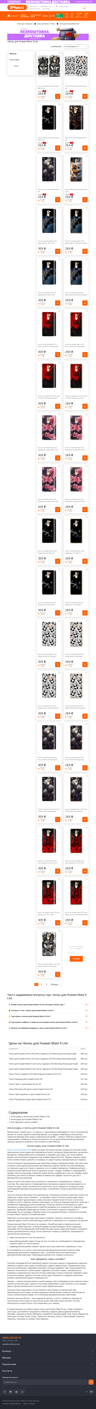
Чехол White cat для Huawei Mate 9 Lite (76, 190)
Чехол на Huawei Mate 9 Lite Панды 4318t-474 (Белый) (74, 655)
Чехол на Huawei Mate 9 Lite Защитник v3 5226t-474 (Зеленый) (74, 552)
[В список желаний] (59, 53)
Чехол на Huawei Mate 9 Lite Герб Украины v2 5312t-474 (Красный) (74, 862)
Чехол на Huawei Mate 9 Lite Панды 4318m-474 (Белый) (47, 655)
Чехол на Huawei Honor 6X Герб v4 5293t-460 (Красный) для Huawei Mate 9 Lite (76, 397)
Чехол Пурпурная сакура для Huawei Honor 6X (30, 1099)
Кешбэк (52, 16)
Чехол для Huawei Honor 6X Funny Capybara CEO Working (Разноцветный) (42, 1053)
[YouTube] (10, 1392)
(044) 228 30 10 (34, 6)
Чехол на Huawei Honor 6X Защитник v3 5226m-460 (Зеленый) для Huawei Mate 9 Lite (48, 604)
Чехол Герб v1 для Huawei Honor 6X (25, 1084)
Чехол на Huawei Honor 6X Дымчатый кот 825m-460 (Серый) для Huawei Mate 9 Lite (48, 294)
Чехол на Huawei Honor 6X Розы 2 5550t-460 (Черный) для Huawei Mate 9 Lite (76, 810)
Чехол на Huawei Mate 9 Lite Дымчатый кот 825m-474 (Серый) (47, 242)
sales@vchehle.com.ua (10, 1344)
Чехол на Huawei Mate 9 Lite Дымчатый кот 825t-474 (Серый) (76, 242)
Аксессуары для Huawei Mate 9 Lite (26, 1119)
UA (85, 6)
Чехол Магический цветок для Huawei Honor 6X (31, 1089)
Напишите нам (63, 6)
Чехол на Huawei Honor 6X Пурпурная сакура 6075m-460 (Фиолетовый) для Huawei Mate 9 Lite (48, 500)
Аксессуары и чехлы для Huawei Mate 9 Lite (30, 1116)
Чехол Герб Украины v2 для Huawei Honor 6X (29, 1094)
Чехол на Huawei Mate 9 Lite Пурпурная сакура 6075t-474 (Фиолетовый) (75, 449)
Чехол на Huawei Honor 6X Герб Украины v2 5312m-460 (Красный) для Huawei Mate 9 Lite (49, 914)
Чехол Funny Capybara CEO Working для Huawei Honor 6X (35, 1074)
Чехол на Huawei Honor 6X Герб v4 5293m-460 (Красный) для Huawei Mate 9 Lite (49, 397)
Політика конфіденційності (11, 1404)
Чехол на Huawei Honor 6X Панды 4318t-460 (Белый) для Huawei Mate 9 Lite (75, 707)
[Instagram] (16, 1392)
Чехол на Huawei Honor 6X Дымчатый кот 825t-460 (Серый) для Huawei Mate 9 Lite (76, 294)
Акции (44, 16)
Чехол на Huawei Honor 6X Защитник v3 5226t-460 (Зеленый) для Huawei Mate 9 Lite (75, 604)
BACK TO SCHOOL (59, 16)
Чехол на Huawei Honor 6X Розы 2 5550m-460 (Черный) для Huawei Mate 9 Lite (49, 810)
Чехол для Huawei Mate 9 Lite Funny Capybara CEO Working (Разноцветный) (43, 1063)
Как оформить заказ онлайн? (24, 1122)
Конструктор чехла (36, 16)
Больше (76, 959)
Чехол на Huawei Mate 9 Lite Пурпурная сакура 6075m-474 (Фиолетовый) (48, 449)
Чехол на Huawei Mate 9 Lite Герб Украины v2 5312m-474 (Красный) (47, 862)
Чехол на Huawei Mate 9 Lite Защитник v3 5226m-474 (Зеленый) (47, 552)
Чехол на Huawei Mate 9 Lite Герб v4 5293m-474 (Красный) (48, 345)
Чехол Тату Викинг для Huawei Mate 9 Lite (48, 87)
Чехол (16, 66)
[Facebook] (4, 1392)
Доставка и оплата (35, 9)
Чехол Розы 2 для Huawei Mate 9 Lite (49, 190)
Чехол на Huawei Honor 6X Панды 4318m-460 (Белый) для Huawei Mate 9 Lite (48, 707)
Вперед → (55, 984)
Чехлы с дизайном (25, 16)
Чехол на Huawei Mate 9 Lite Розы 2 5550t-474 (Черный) (74, 759)
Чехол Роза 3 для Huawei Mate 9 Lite (76, 139)
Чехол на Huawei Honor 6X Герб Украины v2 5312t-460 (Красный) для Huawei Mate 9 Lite (76, 914)
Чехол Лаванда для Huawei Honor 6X (25, 1079)
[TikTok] (22, 1392)
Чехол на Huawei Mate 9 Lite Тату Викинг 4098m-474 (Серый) (49, 965)
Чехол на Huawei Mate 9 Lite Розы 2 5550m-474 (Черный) (47, 759)
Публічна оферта (29, 1404)
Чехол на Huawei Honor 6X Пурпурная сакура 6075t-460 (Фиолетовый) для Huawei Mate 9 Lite (76, 500)
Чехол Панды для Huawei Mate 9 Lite (76, 87)
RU (85, 8)
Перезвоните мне (46, 6)
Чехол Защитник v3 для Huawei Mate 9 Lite (48, 139)
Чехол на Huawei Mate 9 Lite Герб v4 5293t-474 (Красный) (75, 345)
